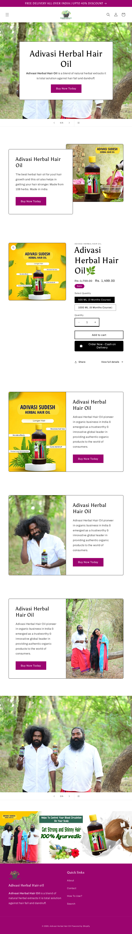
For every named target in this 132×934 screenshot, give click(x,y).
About (70, 880)
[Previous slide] (54, 123)
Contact (71, 888)
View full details (110, 362)
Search (71, 903)
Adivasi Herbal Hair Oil (60, 926)
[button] (7, 14)
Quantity (79, 315)
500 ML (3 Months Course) (94, 299)
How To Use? (74, 896)
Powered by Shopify (81, 926)
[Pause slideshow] (78, 123)
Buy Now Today (66, 88)
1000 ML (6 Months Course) (95, 307)
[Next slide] (69, 123)
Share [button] (82, 362)
